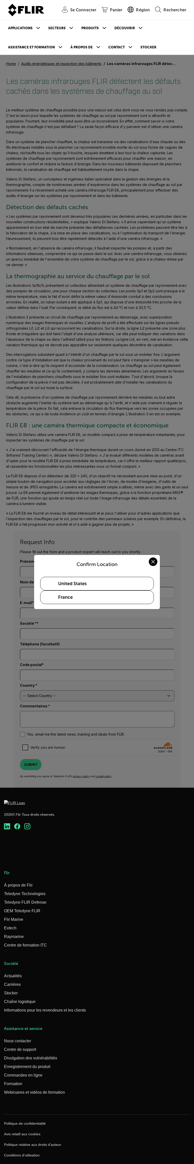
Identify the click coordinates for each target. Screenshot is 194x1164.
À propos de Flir (18, 885)
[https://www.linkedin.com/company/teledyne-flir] (7, 826)
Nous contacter (17, 1041)
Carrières (12, 984)
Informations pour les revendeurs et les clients (45, 1010)
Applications (20, 28)
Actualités (13, 976)
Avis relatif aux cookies (22, 1134)
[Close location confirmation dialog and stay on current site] (153, 561)
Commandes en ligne (23, 1075)
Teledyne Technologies (24, 894)
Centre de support (20, 1049)
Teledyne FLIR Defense (25, 902)
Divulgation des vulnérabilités (30, 1058)
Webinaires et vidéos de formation (34, 1092)
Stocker (148, 47)
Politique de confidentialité (25, 1123)
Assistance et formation (31, 47)
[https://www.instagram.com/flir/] (27, 826)
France (65, 597)
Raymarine (14, 936)
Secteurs (57, 28)
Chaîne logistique (20, 1001)
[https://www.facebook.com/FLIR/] (17, 826)
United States (72, 583)
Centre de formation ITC (25, 945)
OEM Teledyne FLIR (22, 911)
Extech (10, 928)
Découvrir (124, 28)
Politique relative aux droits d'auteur (32, 1145)
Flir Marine (13, 919)
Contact (116, 47)
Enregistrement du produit (27, 1066)
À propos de (81, 47)
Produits (90, 28)
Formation (13, 1084)
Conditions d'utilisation (22, 1155)
